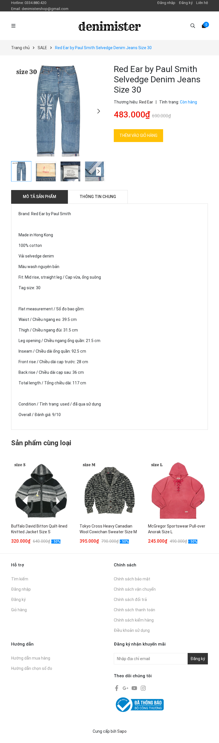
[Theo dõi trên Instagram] (143, 687)
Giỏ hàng (19, 610)
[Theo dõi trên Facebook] (117, 687)
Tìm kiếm (19, 579)
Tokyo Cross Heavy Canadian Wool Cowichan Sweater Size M (108, 529)
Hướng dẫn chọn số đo (31, 668)
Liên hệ (202, 3)
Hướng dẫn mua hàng (30, 658)
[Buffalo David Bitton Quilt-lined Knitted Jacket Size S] (41, 491)
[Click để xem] (58, 111)
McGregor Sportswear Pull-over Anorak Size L (176, 529)
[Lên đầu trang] (209, 733)
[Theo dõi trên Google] (126, 687)
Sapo (122, 731)
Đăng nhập (166, 3)
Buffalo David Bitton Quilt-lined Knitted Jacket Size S (39, 529)
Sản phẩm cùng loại (41, 443)
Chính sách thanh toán (134, 610)
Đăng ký (185, 3)
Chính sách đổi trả (130, 599)
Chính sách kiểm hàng (134, 620)
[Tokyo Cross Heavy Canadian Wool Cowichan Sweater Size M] (109, 491)
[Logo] (109, 25)
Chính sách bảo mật (132, 579)
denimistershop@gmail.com (45, 9)
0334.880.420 (35, 3)
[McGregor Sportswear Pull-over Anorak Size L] (178, 491)
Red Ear (146, 102)
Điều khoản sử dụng (132, 630)
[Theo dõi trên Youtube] (134, 687)
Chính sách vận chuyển (135, 589)
